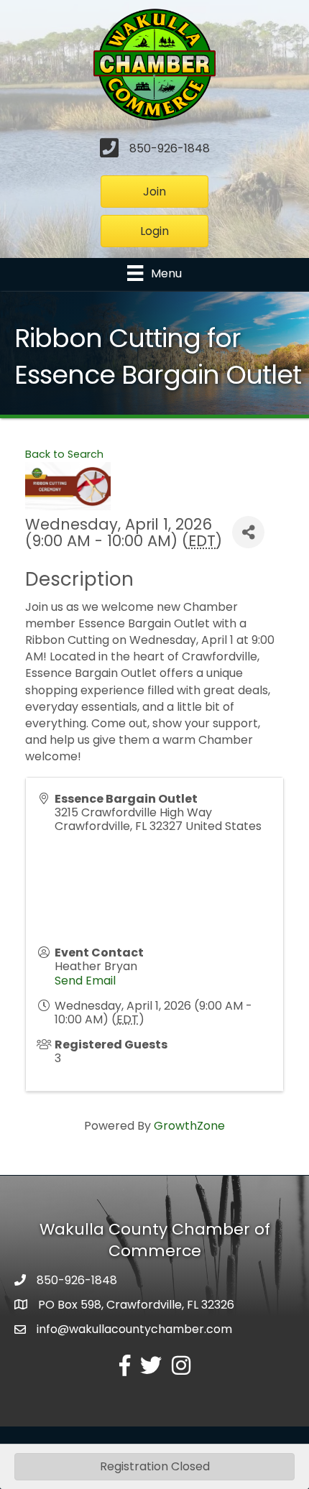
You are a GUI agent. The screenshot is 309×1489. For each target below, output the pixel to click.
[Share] (248, 532)
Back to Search (64, 454)
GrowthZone (189, 1125)
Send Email (85, 980)
